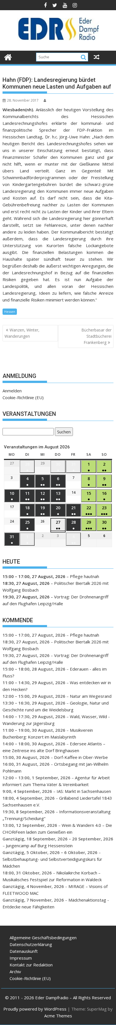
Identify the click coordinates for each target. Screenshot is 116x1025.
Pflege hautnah (84, 576)
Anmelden (12, 390)
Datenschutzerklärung (31, 944)
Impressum (21, 958)
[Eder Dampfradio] (8, 56)
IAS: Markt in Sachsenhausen (84, 791)
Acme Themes (58, 1015)
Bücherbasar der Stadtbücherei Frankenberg (96, 336)
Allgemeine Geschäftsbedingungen (43, 937)
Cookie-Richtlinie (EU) (23, 397)
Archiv (15, 971)
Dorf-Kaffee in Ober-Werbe (81, 757)
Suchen (63, 432)
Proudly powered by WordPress (34, 1009)
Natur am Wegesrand (90, 696)
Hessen (9, 311)
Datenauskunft (24, 951)
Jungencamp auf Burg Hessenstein (39, 845)
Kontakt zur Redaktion (31, 965)
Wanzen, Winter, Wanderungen (22, 333)
